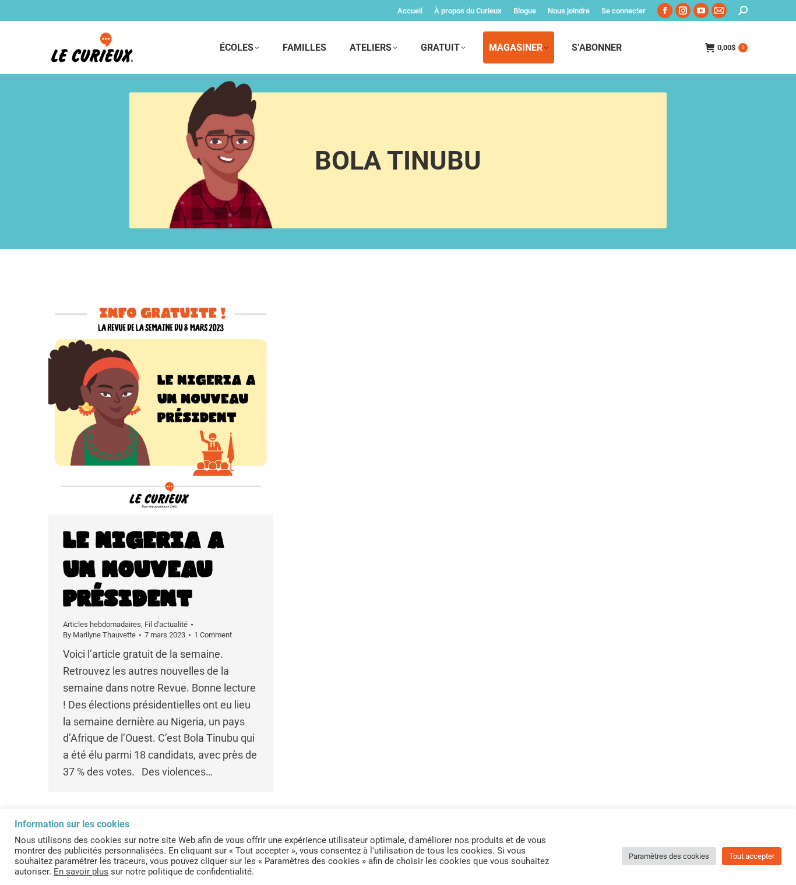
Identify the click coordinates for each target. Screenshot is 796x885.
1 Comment (213, 634)
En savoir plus (81, 871)
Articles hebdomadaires (102, 624)
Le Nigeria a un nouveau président (143, 570)
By (99, 634)
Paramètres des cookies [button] (669, 856)
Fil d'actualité (166, 624)
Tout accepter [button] (751, 856)
